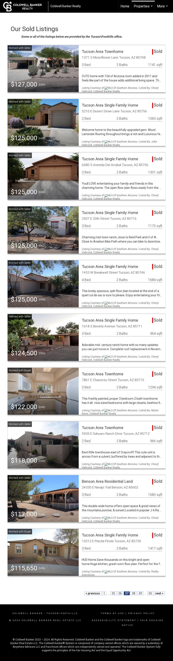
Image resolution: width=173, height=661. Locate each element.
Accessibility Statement (114, 620)
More (163, 8)
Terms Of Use (112, 613)
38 (133, 593)
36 (120, 593)
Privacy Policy (141, 613)
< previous (92, 593)
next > (159, 593)
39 (140, 593)
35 (113, 593)
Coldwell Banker (28, 613)
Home (124, 6)
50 (150, 593)
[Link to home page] (24, 6)
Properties (144, 8)
